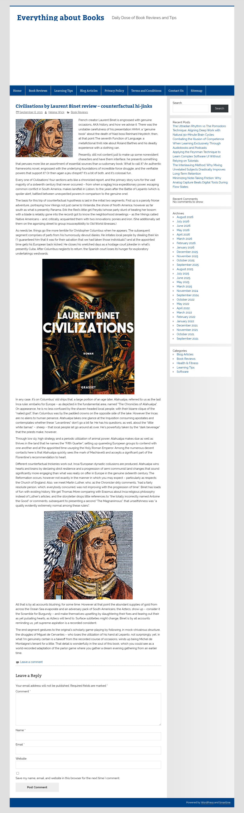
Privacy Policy (114, 90)
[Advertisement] (122, 56)
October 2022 (185, 299)
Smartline (224, 802)
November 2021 (187, 330)
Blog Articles (89, 90)
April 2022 (183, 308)
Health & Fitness (187, 363)
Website (21, 758)
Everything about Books (60, 17)
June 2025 (183, 278)
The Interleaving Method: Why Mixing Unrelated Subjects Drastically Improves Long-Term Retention (199, 169)
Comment (23, 691)
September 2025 (188, 264)
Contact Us (176, 90)
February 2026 (186, 243)
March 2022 (184, 312)
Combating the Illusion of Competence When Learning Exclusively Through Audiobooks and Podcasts (198, 143)
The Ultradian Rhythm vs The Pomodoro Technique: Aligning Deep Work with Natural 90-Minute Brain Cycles (199, 130)
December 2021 (187, 325)
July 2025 (183, 273)
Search (177, 103)
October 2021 (185, 334)
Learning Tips (63, 90)
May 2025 (183, 282)
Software (183, 371)
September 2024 (188, 295)
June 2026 (183, 226)
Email (20, 744)
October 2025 (185, 260)
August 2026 (185, 217)
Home (17, 90)
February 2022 (186, 317)
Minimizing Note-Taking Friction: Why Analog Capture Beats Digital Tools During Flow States (200, 182)
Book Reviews (38, 90)
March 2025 (184, 286)
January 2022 (185, 321)
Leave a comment (31, 661)
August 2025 (185, 269)
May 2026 (183, 230)
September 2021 (187, 338)
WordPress (207, 802)
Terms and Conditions (146, 90)
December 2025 (187, 252)
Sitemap (196, 90)
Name (21, 730)
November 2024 (187, 291)
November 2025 (187, 256)
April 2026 (183, 234)
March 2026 (184, 238)
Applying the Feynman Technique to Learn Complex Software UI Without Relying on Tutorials (197, 156)
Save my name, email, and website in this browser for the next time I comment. (68, 778)
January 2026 (185, 247)
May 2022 (183, 303)
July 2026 (183, 221)
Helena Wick (56, 112)
